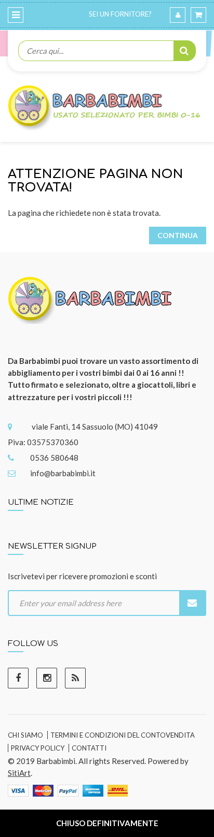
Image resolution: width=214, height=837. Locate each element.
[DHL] (118, 790)
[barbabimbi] (91, 306)
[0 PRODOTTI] (198, 15)
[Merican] (93, 790)
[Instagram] (46, 678)
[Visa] (18, 790)
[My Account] (177, 15)
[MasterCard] (43, 790)
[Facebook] (18, 678)
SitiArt (19, 772)
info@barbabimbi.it (63, 473)
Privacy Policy (37, 748)
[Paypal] (68, 790)
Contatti (89, 748)
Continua (177, 235)
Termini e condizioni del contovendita (122, 735)
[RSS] (75, 678)
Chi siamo (25, 735)
